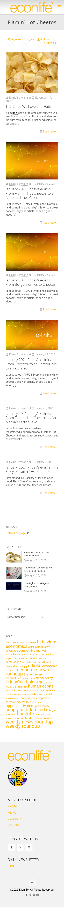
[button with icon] (11, 847)
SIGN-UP (13, 866)
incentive (9, 691)
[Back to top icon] (32, 882)
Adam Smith (12, 642)
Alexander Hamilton (28, 643)
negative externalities (18, 702)
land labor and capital (39, 694)
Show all (51, 42)
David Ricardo (45, 662)
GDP (39, 682)
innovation (47, 690)
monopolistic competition (35, 698)
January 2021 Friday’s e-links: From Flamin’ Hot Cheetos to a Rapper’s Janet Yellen (29, 193)
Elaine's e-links (34, 674)
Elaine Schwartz (18, 97)
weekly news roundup (29, 722)
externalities (13, 678)
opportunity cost (20, 705)
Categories (14, 39)
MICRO (12, 812)
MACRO (12, 806)
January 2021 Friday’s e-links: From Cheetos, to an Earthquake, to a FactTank (32, 363)
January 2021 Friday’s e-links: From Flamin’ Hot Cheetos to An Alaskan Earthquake (31, 417)
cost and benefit (27, 658)
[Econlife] (32, 7)
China (31, 647)
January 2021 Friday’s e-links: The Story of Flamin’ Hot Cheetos (32, 469)
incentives (21, 690)
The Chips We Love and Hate (28, 106)
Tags (29, 39)
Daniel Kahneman (28, 662)
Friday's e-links (21, 682)
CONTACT (13, 824)
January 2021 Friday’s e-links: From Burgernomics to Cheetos (31, 282)
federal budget (28, 678)
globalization (21, 686)
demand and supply (16, 666)
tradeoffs (26, 714)
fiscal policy (44, 678)
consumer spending (30, 654)
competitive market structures (26, 652)
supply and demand (25, 709)
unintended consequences (36, 718)
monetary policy (12, 698)
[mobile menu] (59, 7)
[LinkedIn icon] (34, 895)
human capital (41, 686)
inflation (33, 690)
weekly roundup (23, 726)
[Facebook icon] (26, 895)
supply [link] (14, 113)
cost (16, 658)
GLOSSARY (14, 818)
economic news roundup (27, 672)
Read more (49, 131)
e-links (34, 665)
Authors (44, 39)
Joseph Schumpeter (16, 694)
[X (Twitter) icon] (30, 895)
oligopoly (36, 702)
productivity (42, 706)
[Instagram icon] (37, 895)
